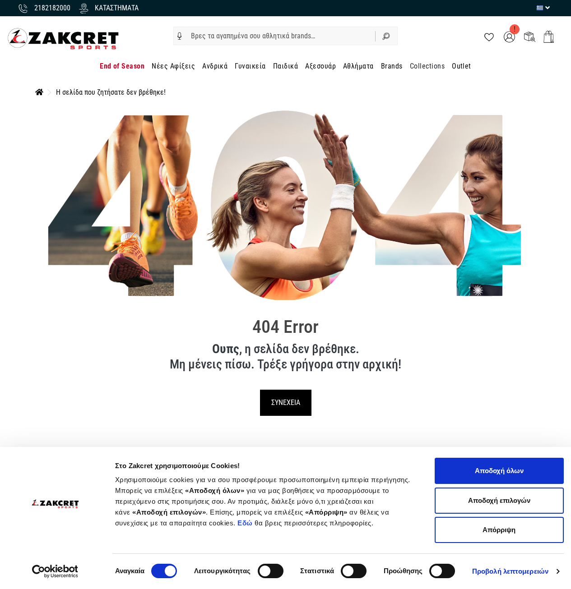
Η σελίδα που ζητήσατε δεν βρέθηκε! (111, 92)
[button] (180, 36)
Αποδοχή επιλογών (499, 500)
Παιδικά (285, 66)
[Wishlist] (489, 36)
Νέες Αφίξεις (173, 66)
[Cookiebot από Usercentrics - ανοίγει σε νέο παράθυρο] (54, 571)
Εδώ (246, 523)
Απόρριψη (499, 530)
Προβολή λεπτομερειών (510, 571)
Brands (392, 66)
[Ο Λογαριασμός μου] (509, 36)
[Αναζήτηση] (386, 36)
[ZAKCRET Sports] (63, 38)
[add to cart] (549, 37)
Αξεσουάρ (320, 66)
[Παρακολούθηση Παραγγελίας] (529, 36)
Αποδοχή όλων (499, 470)
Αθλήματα (358, 66)
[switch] (270, 571)
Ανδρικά (214, 66)
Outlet (461, 66)
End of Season (122, 66)
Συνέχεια (285, 402)
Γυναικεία (250, 66)
